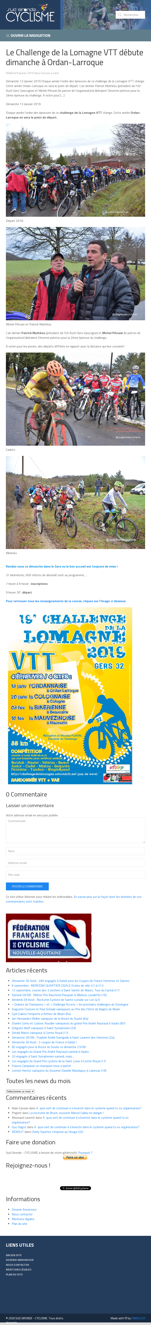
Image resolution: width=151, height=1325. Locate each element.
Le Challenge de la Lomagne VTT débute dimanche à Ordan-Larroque (74, 57)
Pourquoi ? (85, 1152)
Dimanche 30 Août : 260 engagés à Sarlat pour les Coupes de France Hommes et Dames (70, 980)
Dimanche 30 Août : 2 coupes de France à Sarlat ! (44, 1042)
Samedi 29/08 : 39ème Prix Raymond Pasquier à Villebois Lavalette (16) (59, 995)
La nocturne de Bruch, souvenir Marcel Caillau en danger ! (66, 1112)
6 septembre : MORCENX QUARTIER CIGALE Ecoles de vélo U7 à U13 (57, 985)
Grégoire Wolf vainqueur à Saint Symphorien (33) (44, 1028)
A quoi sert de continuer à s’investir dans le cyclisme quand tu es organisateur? (88, 1108)
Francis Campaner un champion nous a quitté (41, 1065)
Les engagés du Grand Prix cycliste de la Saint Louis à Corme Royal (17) (59, 1061)
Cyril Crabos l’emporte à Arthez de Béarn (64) (41, 1013)
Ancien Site (14, 1255)
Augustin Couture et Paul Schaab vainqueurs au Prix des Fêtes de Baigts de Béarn (66, 1009)
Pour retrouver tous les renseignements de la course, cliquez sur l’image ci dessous (66, 601)
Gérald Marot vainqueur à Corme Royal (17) (40, 1032)
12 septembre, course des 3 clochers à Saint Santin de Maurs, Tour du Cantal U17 (66, 990)
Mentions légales (23, 1219)
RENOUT (18, 1131)
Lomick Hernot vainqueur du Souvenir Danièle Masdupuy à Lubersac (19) (59, 1070)
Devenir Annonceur (24, 1209)
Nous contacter (22, 1214)
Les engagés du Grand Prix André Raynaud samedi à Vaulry (50, 1051)
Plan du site (19, 1223)
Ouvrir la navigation (30, 35)
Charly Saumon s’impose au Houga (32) (57, 1131)
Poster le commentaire (27, 886)
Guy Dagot (19, 1127)
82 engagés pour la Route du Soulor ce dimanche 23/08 (49, 1046)
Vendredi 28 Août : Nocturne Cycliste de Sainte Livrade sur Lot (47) (56, 999)
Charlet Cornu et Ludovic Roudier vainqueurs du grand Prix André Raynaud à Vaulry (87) (68, 1023)
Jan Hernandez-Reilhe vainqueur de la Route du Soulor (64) (50, 1018)
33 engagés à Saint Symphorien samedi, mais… (43, 1056)
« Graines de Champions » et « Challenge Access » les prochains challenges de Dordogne (70, 1004)
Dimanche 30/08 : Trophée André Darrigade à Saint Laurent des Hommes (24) (63, 1037)
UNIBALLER (138, 1318)
